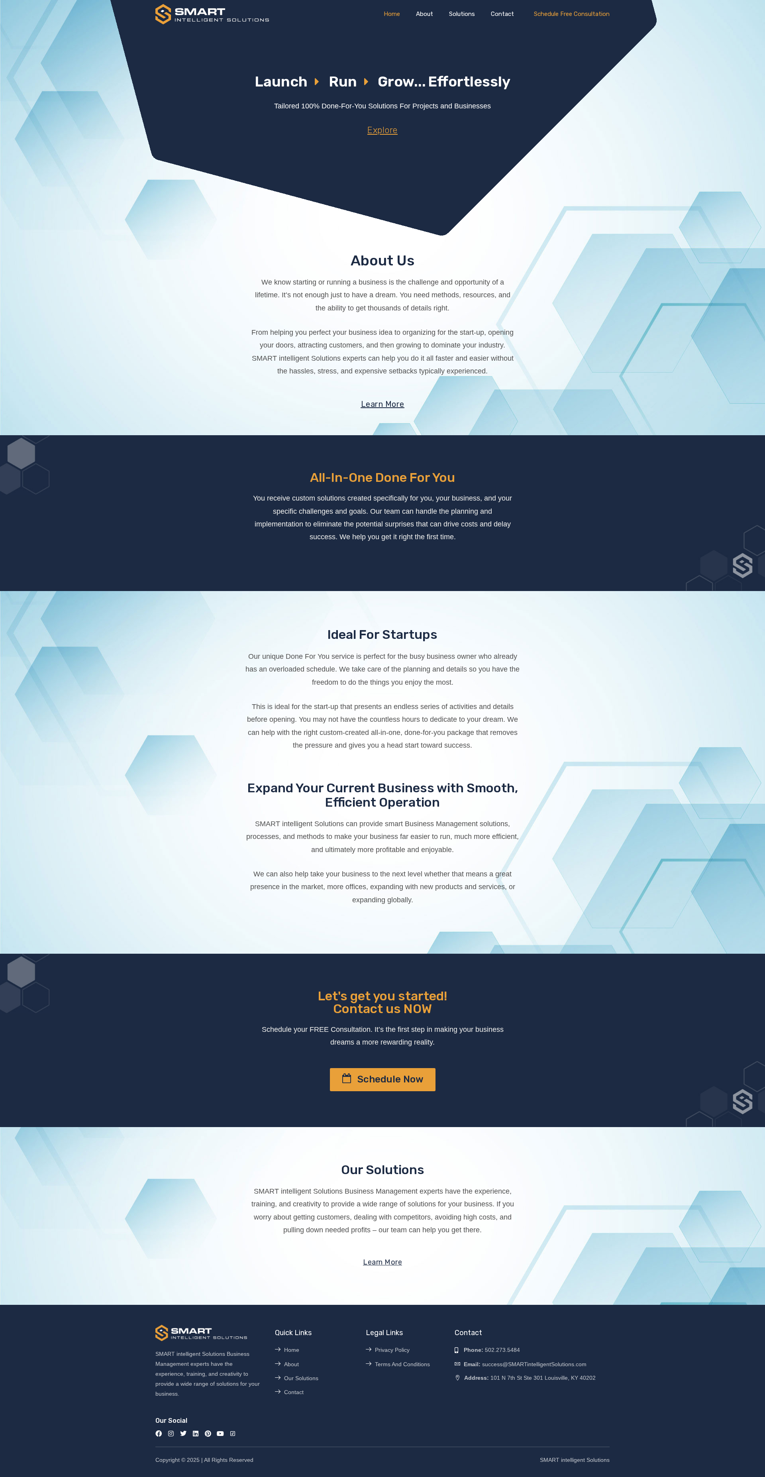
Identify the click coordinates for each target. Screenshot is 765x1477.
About (424, 14)
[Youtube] (220, 1433)
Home (392, 14)
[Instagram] (171, 1433)
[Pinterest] (208, 1433)
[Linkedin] (195, 1433)
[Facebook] (158, 1433)
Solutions (462, 14)
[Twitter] (183, 1433)
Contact (502, 14)
